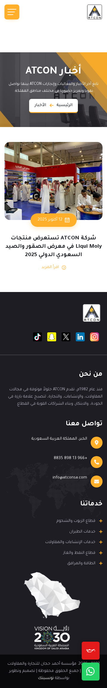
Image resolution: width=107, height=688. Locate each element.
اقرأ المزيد (50, 267)
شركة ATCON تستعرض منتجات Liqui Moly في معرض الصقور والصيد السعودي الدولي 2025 (53, 247)
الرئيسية (64, 105)
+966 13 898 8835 (70, 458)
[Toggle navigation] (11, 11)
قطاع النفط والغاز (79, 553)
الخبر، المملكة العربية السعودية (59, 439)
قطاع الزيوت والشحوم (75, 521)
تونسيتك (46, 678)
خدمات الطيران (82, 532)
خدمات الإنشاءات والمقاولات (70, 542)
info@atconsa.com (70, 478)
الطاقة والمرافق (81, 563)
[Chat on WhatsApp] (91, 672)
